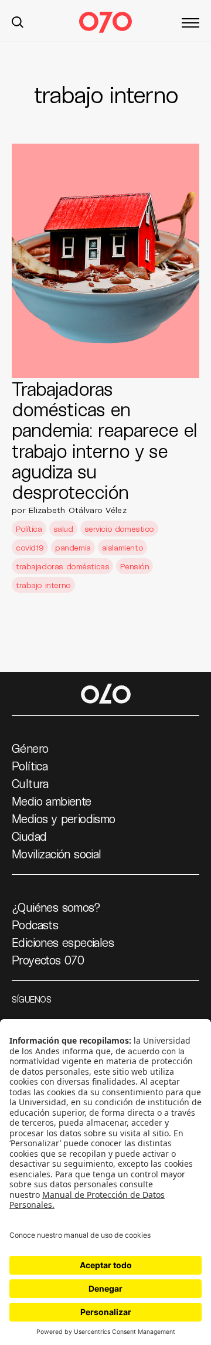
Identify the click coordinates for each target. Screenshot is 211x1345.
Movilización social (56, 854)
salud (63, 529)
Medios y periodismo (63, 818)
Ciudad (29, 836)
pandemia (73, 547)
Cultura (30, 783)
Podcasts (35, 925)
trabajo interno (43, 585)
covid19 (30, 547)
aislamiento (122, 547)
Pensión (134, 566)
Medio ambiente (51, 801)
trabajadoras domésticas (62, 566)
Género (30, 748)
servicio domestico (119, 529)
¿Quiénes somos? (56, 907)
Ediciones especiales (63, 942)
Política (29, 529)
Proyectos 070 (48, 960)
